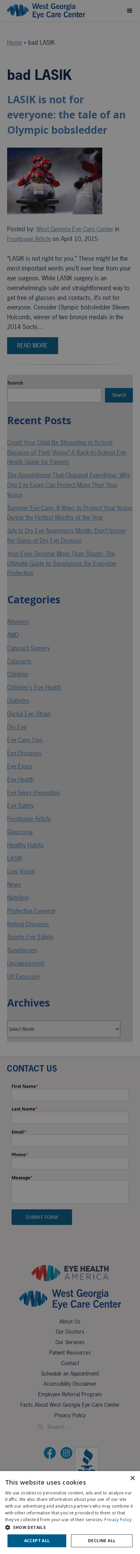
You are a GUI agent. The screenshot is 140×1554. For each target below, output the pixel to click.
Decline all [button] (102, 1541)
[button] (70, 1527)
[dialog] (70, 1512)
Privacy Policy (118, 1520)
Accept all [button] (37, 1541)
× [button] (132, 1478)
